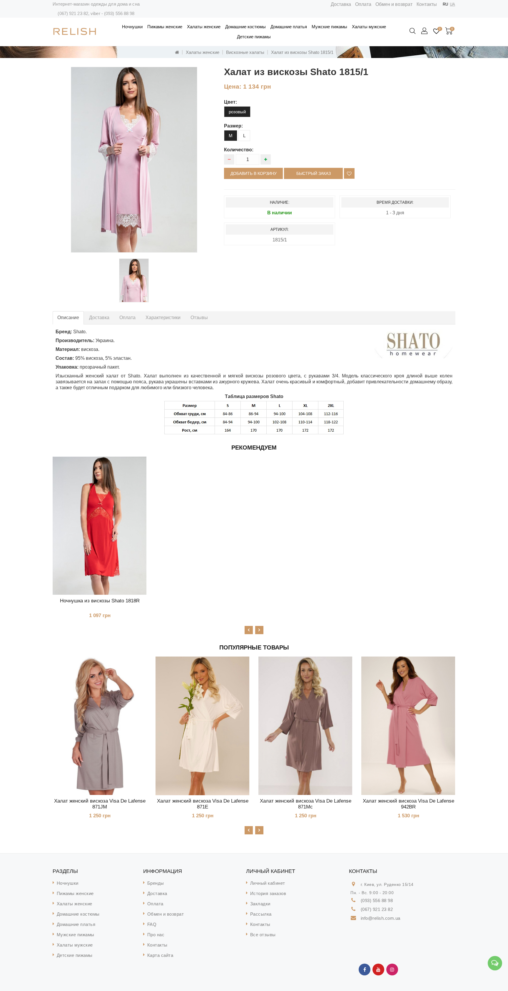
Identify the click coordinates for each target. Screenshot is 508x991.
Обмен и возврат (393, 4)
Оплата (363, 4)
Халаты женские (203, 26)
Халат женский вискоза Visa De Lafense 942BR (408, 804)
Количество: (238, 149)
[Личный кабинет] (425, 31)
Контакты (427, 4)
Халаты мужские (369, 26)
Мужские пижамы (329, 26)
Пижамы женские (164, 26)
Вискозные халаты (245, 52)
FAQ (152, 924)
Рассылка (261, 914)
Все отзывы (263, 934)
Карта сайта (160, 955)
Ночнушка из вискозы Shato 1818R (100, 601)
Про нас (156, 934)
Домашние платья (288, 26)
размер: (233, 125)
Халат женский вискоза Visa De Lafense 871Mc (305, 804)
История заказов (268, 893)
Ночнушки (132, 26)
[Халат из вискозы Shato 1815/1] (134, 160)
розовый (237, 111)
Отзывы (199, 317)
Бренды (155, 883)
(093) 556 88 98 (119, 13)
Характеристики (163, 317)
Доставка (341, 4)
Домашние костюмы (245, 26)
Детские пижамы (254, 36)
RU (445, 4)
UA (452, 4)
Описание (68, 317)
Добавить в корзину (253, 173)
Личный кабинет (267, 883)
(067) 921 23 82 (73, 13)
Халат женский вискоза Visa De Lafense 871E (202, 804)
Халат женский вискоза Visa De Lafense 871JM (100, 804)
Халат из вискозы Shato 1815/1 (302, 52)
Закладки (260, 903)
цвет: (230, 102)
